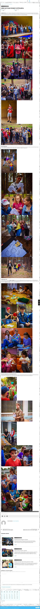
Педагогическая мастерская (5, 6)
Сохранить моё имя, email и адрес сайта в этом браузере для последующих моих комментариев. (17, 584)
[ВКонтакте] (2, 516)
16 (17, 595)
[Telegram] (7, 516)
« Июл (2, 602)
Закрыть (37, 607)
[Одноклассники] (4, 516)
